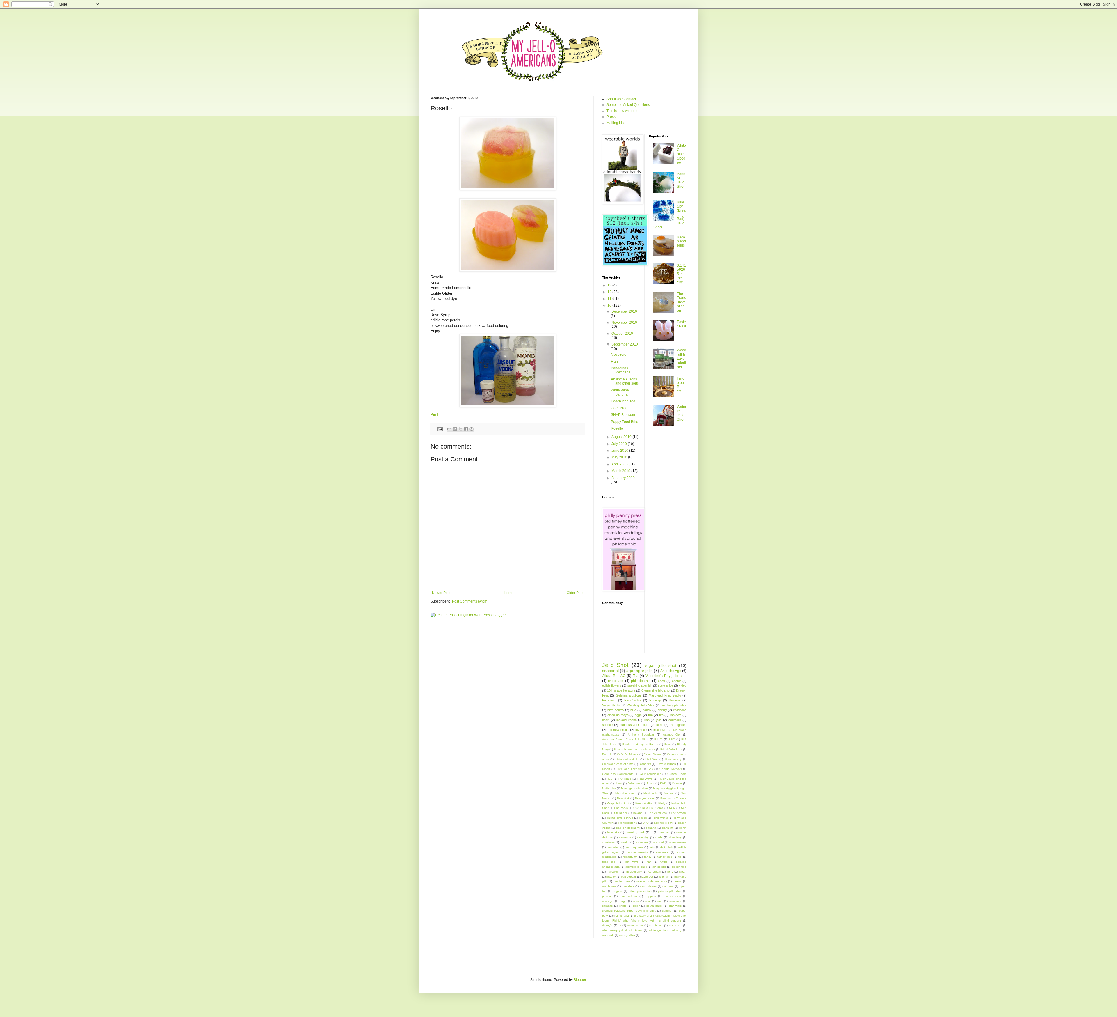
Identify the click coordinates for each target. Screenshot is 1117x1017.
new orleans (648, 886)
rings (623, 901)
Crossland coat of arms (617, 764)
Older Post (575, 593)
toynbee (641, 729)
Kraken (677, 783)
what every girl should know (622, 930)
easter (676, 681)
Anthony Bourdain (641, 734)
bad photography (628, 827)
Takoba (638, 812)
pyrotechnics (672, 896)
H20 (609, 778)
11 (609, 299)
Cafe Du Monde (627, 754)
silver (636, 905)
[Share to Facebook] (466, 429)
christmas (608, 842)
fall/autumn (630, 856)
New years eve (645, 798)
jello (658, 720)
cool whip (613, 847)
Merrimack (650, 793)
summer (667, 910)
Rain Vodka (632, 700)
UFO (646, 822)
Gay (650, 768)
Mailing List (615, 123)
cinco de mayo (618, 715)
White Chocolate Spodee (681, 153)
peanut (607, 896)
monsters (628, 886)
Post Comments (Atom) (470, 601)
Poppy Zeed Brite (624, 422)
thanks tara (621, 915)
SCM (672, 807)
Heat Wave (644, 778)
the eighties (678, 725)
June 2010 (620, 451)
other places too (640, 891)
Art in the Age (670, 671)
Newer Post (441, 593)
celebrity (642, 837)
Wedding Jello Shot (640, 705)
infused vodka (626, 720)
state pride (665, 685)
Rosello (617, 428)
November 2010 (624, 322)
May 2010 (619, 457)
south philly (654, 905)
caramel (664, 832)
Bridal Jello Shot (671, 749)
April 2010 (620, 464)
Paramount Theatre (673, 798)
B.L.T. (658, 739)
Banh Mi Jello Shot (681, 180)
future (664, 861)
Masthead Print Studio (665, 695)
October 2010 (622, 334)
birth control (615, 710)
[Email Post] (440, 428)
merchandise (621, 881)
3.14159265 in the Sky (681, 273)
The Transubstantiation (681, 302)
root (648, 901)
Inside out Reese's (681, 384)
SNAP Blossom (623, 415)
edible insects (638, 852)
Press (611, 117)
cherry (662, 710)
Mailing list (609, 788)
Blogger (580, 980)
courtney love (634, 847)
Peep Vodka (643, 803)
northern (668, 886)
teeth (659, 725)
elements (662, 852)
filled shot (609, 861)
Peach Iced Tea (623, 401)
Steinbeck (620, 812)
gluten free (679, 866)
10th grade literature (621, 690)
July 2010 (619, 444)
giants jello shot (636, 866)
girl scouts (659, 866)
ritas (636, 901)
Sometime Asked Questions (628, 105)
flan (649, 861)
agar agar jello (639, 670)
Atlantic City (671, 734)
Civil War (651, 759)
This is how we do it (621, 111)
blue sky (613, 832)
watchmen (656, 925)
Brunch (607, 754)
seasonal (610, 670)
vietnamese (635, 925)
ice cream (654, 871)
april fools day (663, 822)
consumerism (677, 842)
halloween (613, 871)
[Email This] (449, 429)
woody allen (627, 935)
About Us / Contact (621, 99)
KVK (663, 783)
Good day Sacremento (618, 773)
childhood (679, 710)
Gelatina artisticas (629, 695)
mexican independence (651, 881)
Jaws (618, 783)
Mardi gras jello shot (634, 788)
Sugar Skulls (611, 705)
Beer (667, 744)
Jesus (650, 783)
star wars (675, 905)
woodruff (608, 935)
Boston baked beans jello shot (634, 749)
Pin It (435, 414)
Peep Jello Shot (618, 803)
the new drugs (618, 729)
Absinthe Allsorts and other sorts (625, 381)
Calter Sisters (652, 754)
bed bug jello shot (673, 705)
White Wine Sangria (620, 392)
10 (609, 306)
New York (623, 798)
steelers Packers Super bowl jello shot (629, 910)
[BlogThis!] (455, 429)
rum (659, 901)
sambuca (675, 901)
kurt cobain (628, 876)
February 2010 (623, 478)
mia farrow (609, 886)
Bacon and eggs (681, 241)
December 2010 (624, 311)
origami (617, 891)
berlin (682, 827)
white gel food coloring (665, 930)
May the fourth (625, 793)
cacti (661, 681)
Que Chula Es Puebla (648, 807)
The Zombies (657, 812)
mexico (677, 881)
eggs (638, 715)
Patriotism (609, 700)
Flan (614, 361)
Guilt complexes (650, 773)
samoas (607, 905)
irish (647, 720)
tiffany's (607, 925)
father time (664, 856)
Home (508, 593)
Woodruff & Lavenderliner (681, 358)
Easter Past (681, 324)
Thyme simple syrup (619, 817)
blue (633, 710)
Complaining (673, 759)
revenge (607, 901)
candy (647, 710)
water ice (675, 925)
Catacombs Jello (627, 759)
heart (605, 720)
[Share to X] (460, 429)
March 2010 (621, 471)
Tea (635, 676)
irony (670, 871)
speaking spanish (639, 685)
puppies (650, 896)
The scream (678, 812)
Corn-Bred (619, 408)
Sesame (674, 700)
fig (680, 856)
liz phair (664, 876)
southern (674, 720)
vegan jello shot (660, 665)
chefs (658, 837)
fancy (647, 856)
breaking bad (635, 832)
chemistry (675, 837)
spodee (607, 725)
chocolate (615, 681)
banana (651, 827)
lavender (647, 876)
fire (661, 715)
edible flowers (611, 685)
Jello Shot (615, 665)
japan (682, 871)
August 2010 (621, 437)
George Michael (670, 768)
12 (609, 292)
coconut (658, 842)
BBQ (672, 739)
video (682, 685)
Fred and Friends (629, 768)
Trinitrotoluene (627, 822)
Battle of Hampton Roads (640, 744)
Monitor (669, 793)
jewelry (611, 876)
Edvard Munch (666, 764)
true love (659, 729)
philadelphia (641, 681)
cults (652, 847)
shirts (622, 905)
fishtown (675, 715)
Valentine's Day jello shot (665, 676)
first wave (631, 861)
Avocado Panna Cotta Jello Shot (625, 739)
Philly (661, 803)
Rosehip (655, 700)
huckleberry (634, 871)
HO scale (624, 778)
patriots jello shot (670, 891)
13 (609, 285)
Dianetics (645, 764)
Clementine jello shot (655, 690)
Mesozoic (618, 354)
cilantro (624, 842)
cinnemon (641, 842)
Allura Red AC (613, 676)
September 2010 (624, 344)
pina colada (628, 896)
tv (620, 925)
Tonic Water (660, 817)
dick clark (666, 847)
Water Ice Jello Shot (681, 413)
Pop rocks (621, 807)
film (650, 715)
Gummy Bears (676, 773)
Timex (643, 817)
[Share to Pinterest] (471, 429)
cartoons (625, 837)
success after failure (635, 725)
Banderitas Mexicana (621, 370)
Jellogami (634, 783)
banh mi (667, 827)
